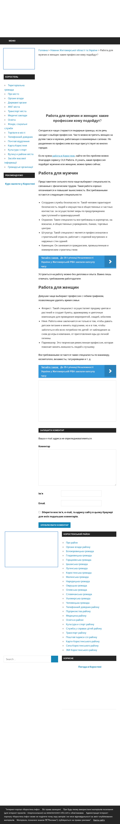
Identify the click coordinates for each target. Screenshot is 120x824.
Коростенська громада (78, 572)
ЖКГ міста (14, 106)
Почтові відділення (18, 141)
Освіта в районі (74, 619)
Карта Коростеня (17, 145)
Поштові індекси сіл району (81, 637)
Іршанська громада (77, 564)
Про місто (13, 93)
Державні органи (17, 102)
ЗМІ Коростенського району (81, 649)
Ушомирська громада (78, 598)
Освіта (12, 119)
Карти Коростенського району (83, 641)
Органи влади (16, 98)
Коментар (44, 446)
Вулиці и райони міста (20, 154)
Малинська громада (77, 576)
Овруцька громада (76, 585)
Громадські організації (20, 166)
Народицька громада (78, 581)
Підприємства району (78, 611)
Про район (72, 542)
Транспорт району (76, 632)
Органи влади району (78, 546)
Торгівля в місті (16, 132)
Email (41, 503)
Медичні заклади (17, 115)
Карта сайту (99, 820)
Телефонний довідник (20, 136)
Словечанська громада (79, 594)
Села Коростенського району (82, 645)
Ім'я (40, 493)
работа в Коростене (63, 155)
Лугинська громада (77, 568)
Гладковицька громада (79, 555)
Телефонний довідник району (82, 607)
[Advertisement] (60, 25)
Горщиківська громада (78, 559)
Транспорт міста (17, 111)
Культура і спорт (17, 149)
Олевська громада (76, 589)
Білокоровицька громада (80, 551)
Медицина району (76, 615)
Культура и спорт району (80, 624)
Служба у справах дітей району (84, 628)
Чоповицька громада (77, 602)
